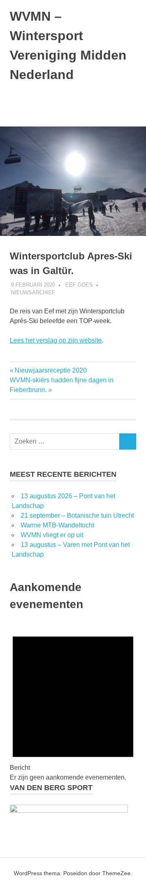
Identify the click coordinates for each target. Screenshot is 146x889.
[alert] (73, 701)
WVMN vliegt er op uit (52, 534)
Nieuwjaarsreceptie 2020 (50, 370)
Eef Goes (79, 285)
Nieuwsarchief (33, 292)
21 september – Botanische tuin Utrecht (77, 515)
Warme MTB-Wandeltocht (57, 525)
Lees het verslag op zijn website (56, 340)
